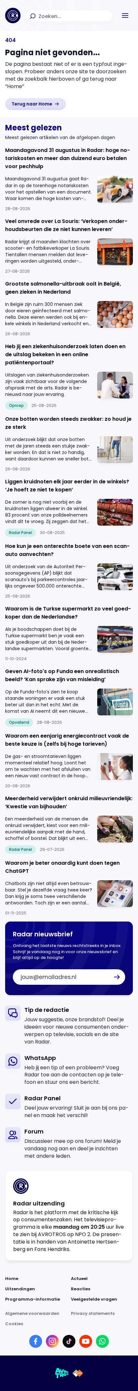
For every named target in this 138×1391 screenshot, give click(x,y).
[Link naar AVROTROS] (62, 1373)
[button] (125, 15)
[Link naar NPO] (78, 1373)
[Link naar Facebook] (35, 1341)
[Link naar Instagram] (52, 1341)
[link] (35, 104)
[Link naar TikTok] (69, 1341)
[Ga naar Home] (13, 15)
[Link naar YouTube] (85, 1341)
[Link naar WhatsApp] (102, 1341)
